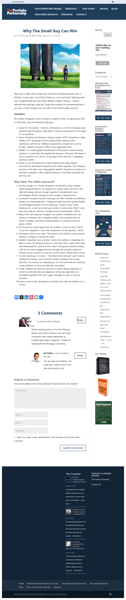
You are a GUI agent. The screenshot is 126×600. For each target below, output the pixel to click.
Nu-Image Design (58, 594)
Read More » (77, 536)
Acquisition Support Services (74, 584)
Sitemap (57, 587)
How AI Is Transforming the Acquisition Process (79, 479)
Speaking (67, 15)
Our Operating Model (48, 9)
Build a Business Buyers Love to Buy (43, 584)
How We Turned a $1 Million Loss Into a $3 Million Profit (105, 283)
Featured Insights (46, 15)
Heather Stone (29, 319)
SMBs (39, 36)
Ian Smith (20, 36)
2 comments (55, 36)
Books (104, 9)
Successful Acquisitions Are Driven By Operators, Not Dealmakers (75, 545)
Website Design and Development (30, 594)
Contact (81, 15)
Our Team (88, 9)
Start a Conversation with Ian (38, 587)
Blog (114, 9)
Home (21, 584)
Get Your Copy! (103, 118)
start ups (46, 36)
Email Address (102, 55)
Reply (80, 320)
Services (71, 9)
